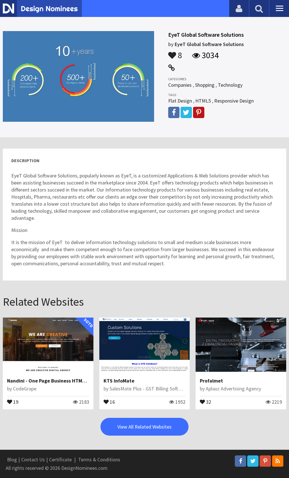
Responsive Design (234, 100)
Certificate (60, 459)
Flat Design (180, 100)
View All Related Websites (144, 426)
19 (15, 401)
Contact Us (33, 459)
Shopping (204, 85)
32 (208, 401)
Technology (230, 85)
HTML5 (203, 100)
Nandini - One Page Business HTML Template (57, 380)
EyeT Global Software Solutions (209, 44)
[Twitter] (253, 461)
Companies (180, 85)
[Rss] (277, 461)
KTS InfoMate (119, 380)
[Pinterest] (265, 461)
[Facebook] (240, 461)
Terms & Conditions (99, 459)
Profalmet (211, 380)
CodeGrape (24, 388)
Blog (12, 459)
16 (112, 401)
